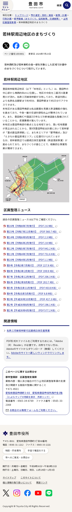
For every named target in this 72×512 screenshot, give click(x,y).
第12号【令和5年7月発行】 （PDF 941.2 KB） (32, 248)
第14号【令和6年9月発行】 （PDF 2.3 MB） (30, 237)
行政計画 (7, 18)
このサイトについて (31, 477)
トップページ (21, 15)
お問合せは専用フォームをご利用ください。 (33, 410)
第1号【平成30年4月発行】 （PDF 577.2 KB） (32, 310)
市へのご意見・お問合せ (17, 457)
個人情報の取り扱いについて (17, 482)
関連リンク (42, 482)
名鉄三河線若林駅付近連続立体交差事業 (28, 330)
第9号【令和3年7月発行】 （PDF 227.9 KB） (31, 265)
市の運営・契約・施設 (42, 15)
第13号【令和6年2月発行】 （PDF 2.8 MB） (30, 243)
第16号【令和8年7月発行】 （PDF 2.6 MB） (30, 226)
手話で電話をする (37, 450)
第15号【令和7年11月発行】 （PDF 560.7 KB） (32, 231)
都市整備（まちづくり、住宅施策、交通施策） (37, 18)
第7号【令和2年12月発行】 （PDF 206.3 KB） (32, 276)
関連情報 (10, 320)
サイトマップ (9, 477)
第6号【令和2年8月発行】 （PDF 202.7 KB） (31, 282)
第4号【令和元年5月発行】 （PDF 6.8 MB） (30, 293)
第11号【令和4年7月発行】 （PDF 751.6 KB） (32, 254)
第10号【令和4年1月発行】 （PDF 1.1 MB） (30, 259)
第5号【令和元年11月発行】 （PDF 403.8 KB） (32, 287)
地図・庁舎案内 (13, 450)
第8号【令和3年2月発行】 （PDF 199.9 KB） (31, 271)
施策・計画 (61, 15)
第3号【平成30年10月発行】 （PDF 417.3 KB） (32, 299)
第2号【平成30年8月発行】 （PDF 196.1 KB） (32, 304)
